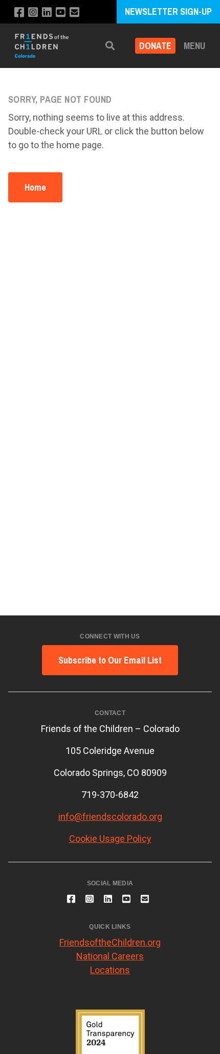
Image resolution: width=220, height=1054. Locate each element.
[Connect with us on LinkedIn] (47, 12)
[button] (110, 46)
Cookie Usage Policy (110, 838)
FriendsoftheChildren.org (110, 942)
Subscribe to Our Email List (110, 660)
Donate (155, 45)
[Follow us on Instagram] (33, 12)
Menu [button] (194, 45)
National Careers (110, 956)
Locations (110, 970)
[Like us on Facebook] (19, 12)
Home (35, 187)
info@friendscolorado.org (110, 816)
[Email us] (74, 12)
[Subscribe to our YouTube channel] (60, 12)
